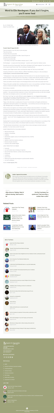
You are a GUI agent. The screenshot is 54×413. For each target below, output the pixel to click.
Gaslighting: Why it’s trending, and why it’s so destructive (20, 285)
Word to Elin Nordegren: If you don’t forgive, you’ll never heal (21, 317)
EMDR (6, 364)
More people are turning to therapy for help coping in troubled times (23, 328)
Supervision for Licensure (9, 379)
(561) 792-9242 (37, 1)
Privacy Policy (27, 411)
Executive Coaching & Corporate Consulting (13, 366)
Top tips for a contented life (15, 296)
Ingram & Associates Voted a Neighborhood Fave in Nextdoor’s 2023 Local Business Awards (18, 218)
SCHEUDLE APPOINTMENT (9, 354)
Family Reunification (8, 368)
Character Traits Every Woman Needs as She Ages (43, 208)
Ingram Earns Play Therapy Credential (18, 208)
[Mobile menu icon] (49, 4)
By (32, 167)
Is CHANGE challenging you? (15, 275)
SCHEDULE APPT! (41, 4)
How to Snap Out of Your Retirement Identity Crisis (43, 216)
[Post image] (7, 209)
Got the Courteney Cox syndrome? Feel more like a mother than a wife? (23, 312)
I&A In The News (24, 167)
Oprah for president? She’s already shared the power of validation (43, 227)
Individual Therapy (8, 370)
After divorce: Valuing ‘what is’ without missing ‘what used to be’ (22, 323)
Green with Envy (13, 301)
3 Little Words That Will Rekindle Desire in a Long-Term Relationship (18, 227)
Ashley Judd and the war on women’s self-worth (19, 307)
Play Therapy (7, 375)
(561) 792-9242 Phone (7, 350)
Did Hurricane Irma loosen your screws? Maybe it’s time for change (22, 280)
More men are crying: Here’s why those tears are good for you (21, 291)
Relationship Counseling (9, 377)
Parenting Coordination (9, 372)
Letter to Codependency (12, 400)
